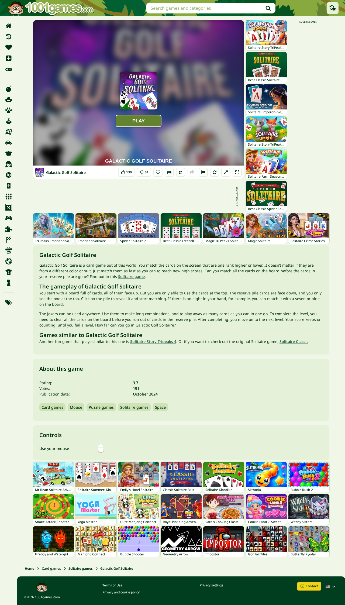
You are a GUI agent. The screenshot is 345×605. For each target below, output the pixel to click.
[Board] (8, 131)
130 (127, 171)
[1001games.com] (50, 8)
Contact (312, 586)
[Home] (8, 25)
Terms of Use (112, 585)
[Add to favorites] (158, 172)
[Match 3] (8, 196)
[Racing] (8, 239)
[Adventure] (8, 99)
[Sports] (8, 272)
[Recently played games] (333, 8)
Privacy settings (211, 585)
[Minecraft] (8, 207)
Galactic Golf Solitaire (116, 568)
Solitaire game (131, 276)
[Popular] (8, 69)
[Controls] (169, 172)
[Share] (191, 172)
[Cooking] (8, 153)
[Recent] (8, 36)
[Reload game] (214, 172)
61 (144, 171)
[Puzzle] (8, 229)
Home (29, 568)
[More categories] (8, 302)
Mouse (76, 407)
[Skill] (8, 250)
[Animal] (8, 110)
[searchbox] (210, 8)
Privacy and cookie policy (121, 592)
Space (160, 407)
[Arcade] (8, 121)
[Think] (8, 282)
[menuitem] (8, 25)
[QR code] (180, 172)
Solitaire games (134, 407)
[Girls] (8, 164)
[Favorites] (8, 47)
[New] (8, 58)
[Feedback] (203, 172)
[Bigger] (225, 172)
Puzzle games (101, 407)
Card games (52, 407)
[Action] (8, 88)
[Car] (8, 142)
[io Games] (8, 175)
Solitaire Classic (294, 341)
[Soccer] (8, 261)
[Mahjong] (8, 185)
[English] (331, 586)
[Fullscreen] (237, 172)
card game (96, 265)
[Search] (268, 8)
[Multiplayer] (8, 218)
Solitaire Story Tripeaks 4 (153, 341)
